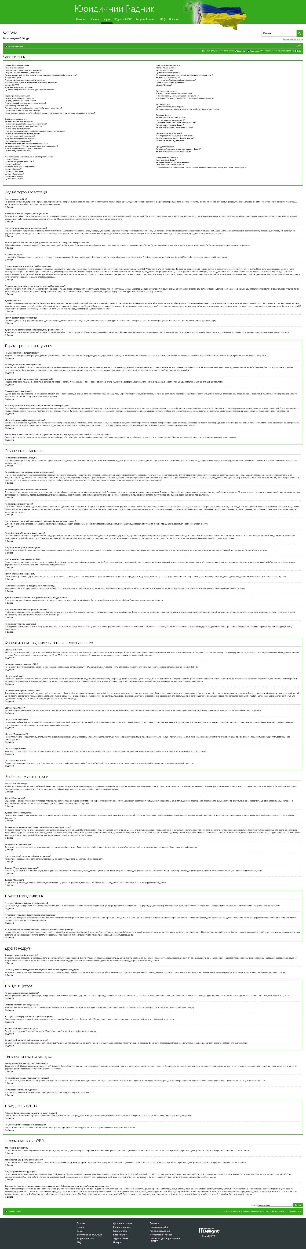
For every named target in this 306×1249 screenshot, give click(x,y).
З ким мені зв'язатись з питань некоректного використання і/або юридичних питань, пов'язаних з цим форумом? (201, 167)
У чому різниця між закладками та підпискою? (174, 136)
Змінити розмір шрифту (298, 45)
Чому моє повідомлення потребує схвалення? (24, 148)
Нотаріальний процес (161, 1234)
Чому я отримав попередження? (18, 141)
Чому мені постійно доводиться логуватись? (23, 73)
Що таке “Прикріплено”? (14, 174)
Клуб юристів (120, 1231)
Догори (10, 207)
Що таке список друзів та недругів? (170, 107)
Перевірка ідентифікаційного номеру (165, 1239)
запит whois (165, 1189)
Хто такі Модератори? (165, 70)
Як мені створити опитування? (17, 129)
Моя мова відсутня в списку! (16, 106)
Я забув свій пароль (13, 77)
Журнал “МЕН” (123, 19)
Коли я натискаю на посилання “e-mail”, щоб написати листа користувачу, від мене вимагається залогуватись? (50, 113)
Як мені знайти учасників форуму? (170, 125)
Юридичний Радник (114, 8)
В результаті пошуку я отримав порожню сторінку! (176, 122)
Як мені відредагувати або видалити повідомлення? (26, 124)
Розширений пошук (293, 39)
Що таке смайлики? (13, 164)
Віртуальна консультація (89, 1234)
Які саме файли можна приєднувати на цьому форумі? (178, 149)
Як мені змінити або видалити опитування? (22, 134)
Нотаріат (117, 1242)
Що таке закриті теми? (14, 176)
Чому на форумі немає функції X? (170, 165)
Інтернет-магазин (122, 1227)
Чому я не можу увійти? (14, 68)
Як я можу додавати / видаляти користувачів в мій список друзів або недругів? (188, 109)
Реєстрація (254, 51)
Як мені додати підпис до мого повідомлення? (23, 126)
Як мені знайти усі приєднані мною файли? (173, 152)
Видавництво (120, 1234)
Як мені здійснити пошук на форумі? (171, 117)
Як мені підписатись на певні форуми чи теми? (175, 138)
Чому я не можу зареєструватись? (19, 87)
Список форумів (15, 46)
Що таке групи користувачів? (167, 73)
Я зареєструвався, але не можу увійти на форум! (25, 80)
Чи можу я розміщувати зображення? (20, 166)
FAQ (162, 19)
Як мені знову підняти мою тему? (18, 151)
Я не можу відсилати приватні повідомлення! (174, 93)
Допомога (241, 51)
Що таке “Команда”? (164, 85)
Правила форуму (210, 51)
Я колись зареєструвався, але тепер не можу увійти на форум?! (31, 82)
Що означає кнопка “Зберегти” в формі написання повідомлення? (31, 146)
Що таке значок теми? (14, 179)
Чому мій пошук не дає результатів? (170, 120)
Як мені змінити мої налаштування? (19, 98)
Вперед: (254, 1205)
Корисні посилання (160, 1231)
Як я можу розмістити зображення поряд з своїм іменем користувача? (33, 108)
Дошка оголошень (122, 1223)
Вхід (299, 51)
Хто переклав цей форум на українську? (172, 162)
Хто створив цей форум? (166, 160)
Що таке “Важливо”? (13, 169)
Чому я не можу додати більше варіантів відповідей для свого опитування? (35, 131)
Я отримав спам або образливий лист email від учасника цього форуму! (185, 98)
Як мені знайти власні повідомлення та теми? (174, 127)
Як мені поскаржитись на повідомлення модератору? (26, 143)
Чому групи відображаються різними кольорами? (176, 80)
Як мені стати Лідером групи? (168, 77)
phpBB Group (94, 1151)
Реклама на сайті (159, 1227)
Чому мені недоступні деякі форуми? (20, 136)
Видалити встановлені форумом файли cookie (251, 1211)
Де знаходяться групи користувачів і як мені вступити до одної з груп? (184, 75)
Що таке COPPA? (12, 85)
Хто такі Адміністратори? (166, 68)
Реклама (174, 19)
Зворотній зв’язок (146, 19)
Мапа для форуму (226, 51)
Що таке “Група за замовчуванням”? (171, 82)
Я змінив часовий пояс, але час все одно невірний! (25, 103)
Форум (107, 19)
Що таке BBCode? (12, 159)
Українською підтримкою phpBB (72, 1162)
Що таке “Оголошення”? (14, 171)
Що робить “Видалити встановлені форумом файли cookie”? (29, 90)
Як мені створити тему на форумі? (19, 121)
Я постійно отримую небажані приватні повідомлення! (177, 96)
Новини (94, 19)
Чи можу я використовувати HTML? (19, 162)
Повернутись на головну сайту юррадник (277, 51)
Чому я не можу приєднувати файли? (20, 138)
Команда (227, 1211)
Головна (81, 19)
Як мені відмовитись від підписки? (170, 141)
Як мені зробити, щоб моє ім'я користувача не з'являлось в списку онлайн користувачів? (41, 75)
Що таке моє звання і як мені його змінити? (22, 110)
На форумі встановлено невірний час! (20, 101)
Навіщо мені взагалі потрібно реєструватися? (23, 70)
